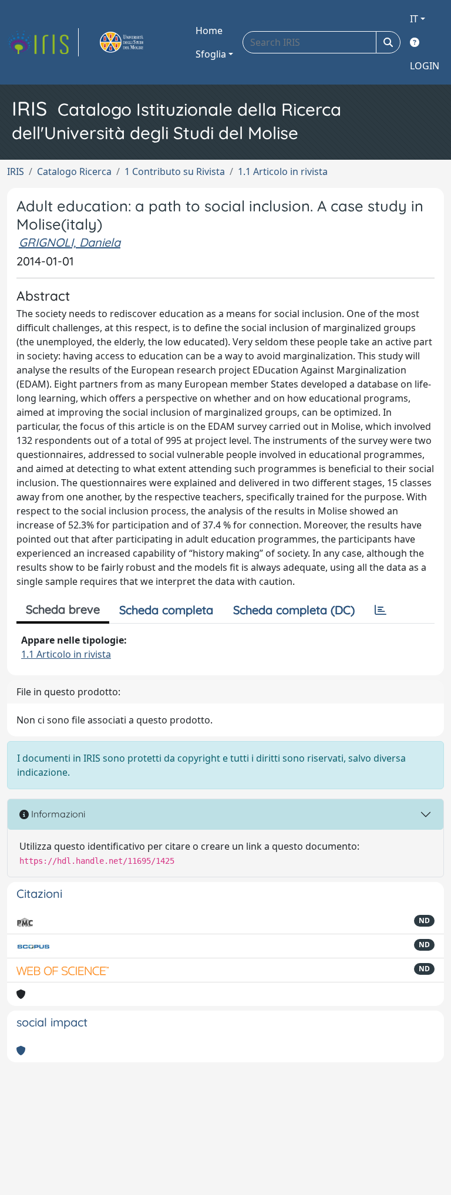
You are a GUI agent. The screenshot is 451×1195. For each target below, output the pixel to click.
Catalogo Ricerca (74, 171)
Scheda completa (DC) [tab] (294, 609)
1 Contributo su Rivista (174, 171)
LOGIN (424, 65)
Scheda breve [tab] (63, 609)
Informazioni (57, 814)
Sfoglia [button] (211, 54)
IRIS (15, 171)
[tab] (380, 610)
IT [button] (414, 18)
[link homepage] (43, 42)
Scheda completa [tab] (166, 609)
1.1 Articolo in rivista (283, 171)
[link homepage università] (135, 42)
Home (209, 30)
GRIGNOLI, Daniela (69, 242)
